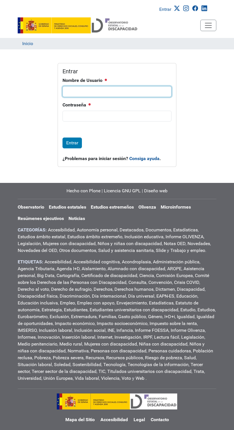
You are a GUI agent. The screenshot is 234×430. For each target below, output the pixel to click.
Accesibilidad (61, 230)
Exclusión (59, 316)
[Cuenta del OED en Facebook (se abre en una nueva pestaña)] (196, 8)
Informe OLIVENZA (184, 236)
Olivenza (147, 207)
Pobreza (42, 357)
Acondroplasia (136, 262)
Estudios (206, 309)
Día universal (141, 296)
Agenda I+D (68, 268)
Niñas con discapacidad (163, 344)
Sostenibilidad (86, 364)
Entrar (165, 9)
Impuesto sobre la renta (173, 323)
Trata (198, 371)
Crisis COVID (186, 282)
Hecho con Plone (83, 190)
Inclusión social (90, 330)
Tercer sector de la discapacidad (64, 371)
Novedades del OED (37, 250)
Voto (126, 378)
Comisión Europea (174, 275)
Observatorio (31, 207)
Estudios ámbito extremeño (94, 236)
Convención (160, 282)
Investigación (127, 337)
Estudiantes (76, 309)
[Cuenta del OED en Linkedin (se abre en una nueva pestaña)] (205, 8)
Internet (104, 337)
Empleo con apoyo (95, 303)
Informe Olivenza (188, 330)
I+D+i (169, 316)
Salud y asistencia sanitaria (126, 250)
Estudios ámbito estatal (41, 236)
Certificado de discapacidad (109, 275)
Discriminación (75, 296)
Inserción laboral (78, 337)
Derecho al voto (33, 289)
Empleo (67, 303)
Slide (161, 250)
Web (140, 378)
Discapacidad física (38, 296)
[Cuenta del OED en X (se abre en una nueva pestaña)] (178, 8)
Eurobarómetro (33, 316)
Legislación (29, 243)
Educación (186, 296)
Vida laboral (87, 378)
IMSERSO (27, 330)
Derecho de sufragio (71, 289)
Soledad (62, 364)
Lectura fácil (166, 337)
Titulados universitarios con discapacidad (149, 371)
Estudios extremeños (112, 207)
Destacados (132, 230)
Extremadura (84, 316)
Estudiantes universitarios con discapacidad (134, 309)
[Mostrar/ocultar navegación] (208, 25)
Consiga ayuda (144, 158)
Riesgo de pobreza (163, 357)
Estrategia (52, 309)
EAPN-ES (165, 296)
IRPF (147, 337)
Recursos (95, 357)
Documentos (158, 230)
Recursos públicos (124, 357)
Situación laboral (35, 364)
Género (155, 316)
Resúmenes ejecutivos (41, 218)
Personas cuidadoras (169, 351)
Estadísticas (185, 230)
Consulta (137, 282)
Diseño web (156, 190)
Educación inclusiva (38, 303)
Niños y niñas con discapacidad (130, 243)
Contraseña (74, 105)
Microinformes (176, 207)
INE (111, 330)
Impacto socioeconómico (122, 323)
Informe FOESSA (152, 330)
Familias (107, 316)
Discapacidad (191, 289)
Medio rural (70, 344)
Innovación (49, 337)
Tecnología (114, 364)
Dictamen (165, 289)
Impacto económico (75, 323)
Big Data (46, 275)
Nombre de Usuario (83, 80)
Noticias (76, 218)
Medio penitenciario (37, 344)
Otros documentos (77, 250)
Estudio (187, 309)
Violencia (110, 378)
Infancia (124, 330)
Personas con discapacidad (118, 351)
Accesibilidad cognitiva (96, 262)
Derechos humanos (134, 289)
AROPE (174, 268)
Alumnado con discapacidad (136, 268)
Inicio (27, 43)
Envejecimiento (131, 303)
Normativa (78, 351)
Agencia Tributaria (36, 268)
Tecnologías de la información (158, 364)
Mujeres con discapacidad (69, 243)
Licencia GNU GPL (122, 190)
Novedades (198, 243)
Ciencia (146, 275)
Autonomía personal (97, 230)
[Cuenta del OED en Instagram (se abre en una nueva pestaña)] (187, 8)
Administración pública (176, 262)
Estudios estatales (67, 207)
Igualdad (186, 316)
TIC (101, 371)
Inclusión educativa (144, 236)
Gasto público (132, 316)
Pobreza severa (68, 357)
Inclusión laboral (55, 330)
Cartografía (68, 275)
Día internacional (109, 296)
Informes (27, 337)
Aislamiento (94, 268)
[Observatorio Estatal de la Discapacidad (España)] (78, 25)
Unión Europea (58, 378)
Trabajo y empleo (187, 250)
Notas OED (174, 243)
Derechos (103, 289)
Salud (190, 357)
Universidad (29, 378)
